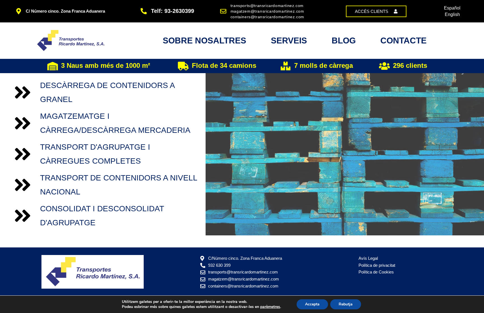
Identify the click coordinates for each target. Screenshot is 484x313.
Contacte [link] (403, 40)
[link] (376, 11)
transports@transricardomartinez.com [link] (267, 5)
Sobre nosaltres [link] (204, 40)
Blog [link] (344, 40)
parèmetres (270, 306)
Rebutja (346, 304)
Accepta (312, 304)
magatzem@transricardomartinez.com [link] (267, 11)
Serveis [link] (289, 40)
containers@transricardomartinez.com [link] (267, 17)
